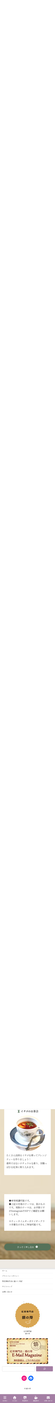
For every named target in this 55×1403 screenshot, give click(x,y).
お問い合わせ (7, 1291)
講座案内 (36, 1401)
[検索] (44, 1368)
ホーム (4, 1270)
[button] (27, 1247)
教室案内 (25, 1401)
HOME (14, 1401)
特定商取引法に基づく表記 (12, 1281)
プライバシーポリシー (10, 1276)
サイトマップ (7, 1286)
